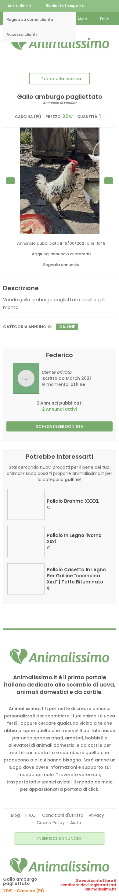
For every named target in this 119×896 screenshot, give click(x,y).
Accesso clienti (21, 34)
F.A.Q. (31, 815)
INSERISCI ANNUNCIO (59, 838)
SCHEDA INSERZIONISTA (59, 426)
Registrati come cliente (29, 19)
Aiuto (75, 823)
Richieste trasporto (65, 6)
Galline (67, 326)
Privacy (96, 815)
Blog (15, 815)
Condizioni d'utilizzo (62, 815)
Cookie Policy (51, 823)
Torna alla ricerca (61, 79)
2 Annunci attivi (59, 409)
